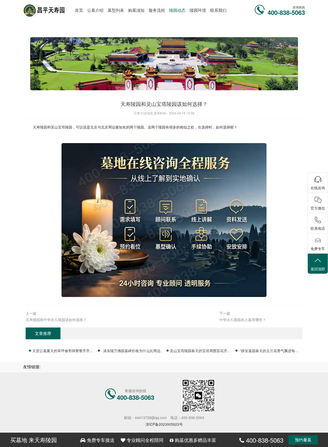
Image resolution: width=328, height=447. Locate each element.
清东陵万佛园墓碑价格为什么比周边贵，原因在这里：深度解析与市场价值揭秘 (131, 351)
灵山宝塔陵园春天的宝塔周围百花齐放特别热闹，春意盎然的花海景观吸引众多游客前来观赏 (200, 351)
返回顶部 (318, 268)
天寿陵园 (40, 127)
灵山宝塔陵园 (61, 127)
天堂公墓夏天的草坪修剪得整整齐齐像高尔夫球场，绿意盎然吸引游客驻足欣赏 (62, 351)
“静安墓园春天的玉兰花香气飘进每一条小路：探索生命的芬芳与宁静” (269, 351)
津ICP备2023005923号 (164, 424)
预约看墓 (303, 440)
